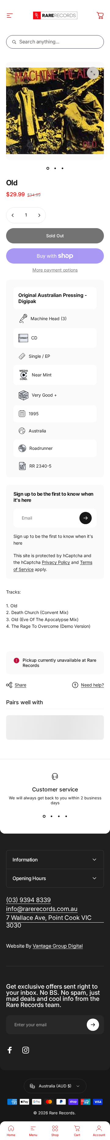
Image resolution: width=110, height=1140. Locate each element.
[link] (55, 921)
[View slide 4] (66, 816)
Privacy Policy (56, 562)
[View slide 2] (51, 816)
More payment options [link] (55, 269)
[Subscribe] (85, 518)
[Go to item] (47, 168)
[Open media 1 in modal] (93, 73)
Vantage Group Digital (58, 946)
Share (20, 684)
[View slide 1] (44, 816)
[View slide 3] (58, 816)
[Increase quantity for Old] (39, 215)
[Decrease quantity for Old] (12, 215)
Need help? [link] (92, 684)
